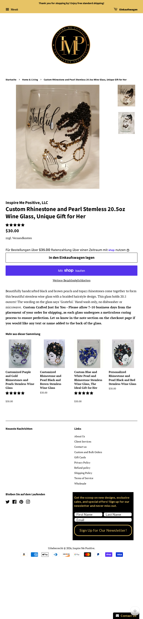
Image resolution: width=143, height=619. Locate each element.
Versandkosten (22, 238)
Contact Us (127, 615)
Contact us (80, 446)
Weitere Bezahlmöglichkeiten (71, 280)
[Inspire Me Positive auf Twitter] (8, 502)
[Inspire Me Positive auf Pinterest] (21, 502)
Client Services (82, 441)
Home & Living (30, 79)
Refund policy (82, 467)
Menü (14, 9)
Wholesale (80, 483)
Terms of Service (83, 478)
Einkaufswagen (128, 10)
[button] (15, 225)
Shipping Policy (83, 473)
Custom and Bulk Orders (88, 452)
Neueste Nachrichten (19, 429)
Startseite (11, 79)
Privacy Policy (82, 462)
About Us (79, 436)
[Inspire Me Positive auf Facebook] (14, 502)
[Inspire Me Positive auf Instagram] (28, 502)
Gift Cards (80, 457)
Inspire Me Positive (83, 548)
